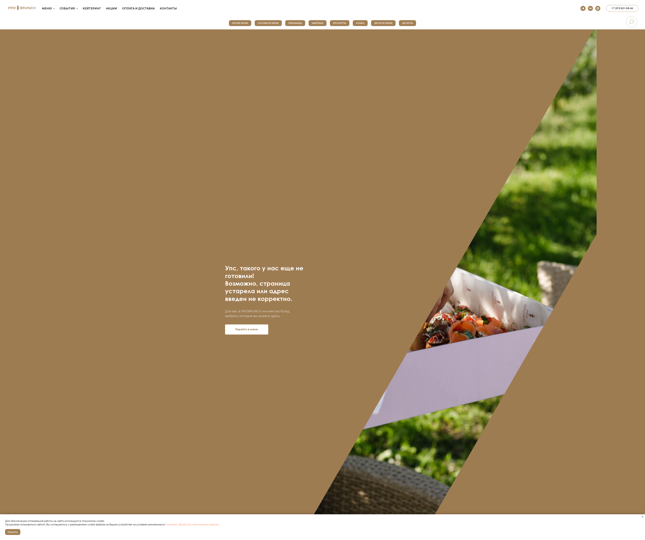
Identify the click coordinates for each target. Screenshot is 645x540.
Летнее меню (240, 23)
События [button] (68, 8)
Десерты (407, 23)
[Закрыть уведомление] (642, 516)
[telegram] (583, 8)
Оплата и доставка (138, 8)
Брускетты (339, 23)
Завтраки (317, 23)
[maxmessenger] (597, 8)
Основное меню (268, 23)
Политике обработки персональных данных (192, 524)
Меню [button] (47, 8)
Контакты (168, 8)
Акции (111, 8)
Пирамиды (295, 23)
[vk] (590, 8)
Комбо (360, 23)
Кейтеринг (92, 8)
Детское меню (383, 23)
